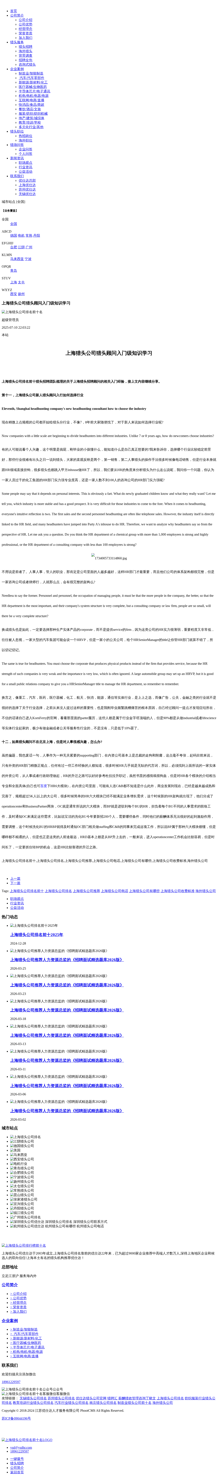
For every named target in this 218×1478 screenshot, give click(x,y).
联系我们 (17, 176)
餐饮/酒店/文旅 (30, 109)
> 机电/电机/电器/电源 (26, 1352)
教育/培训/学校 (30, 122)
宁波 (28, 259)
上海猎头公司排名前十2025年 (36, 934)
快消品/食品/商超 (31, 104)
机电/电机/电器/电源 (34, 96)
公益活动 (25, 171)
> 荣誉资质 (18, 1307)
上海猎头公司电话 (114, 891)
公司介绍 (25, 20)
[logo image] (27, 1440)
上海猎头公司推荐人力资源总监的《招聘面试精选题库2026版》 (67, 960)
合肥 (13, 247)
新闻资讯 (17, 158)
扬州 (21, 294)
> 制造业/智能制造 (24, 1329)
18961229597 (11, 1382)
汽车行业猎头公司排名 (71, 1402)
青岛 (13, 270)
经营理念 (25, 29)
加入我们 (25, 38)
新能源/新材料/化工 (33, 82)
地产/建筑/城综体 (31, 118)
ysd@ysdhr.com (21, 1447)
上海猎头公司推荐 (86, 891)
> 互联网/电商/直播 (24, 1356)
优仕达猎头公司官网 (91, 1398)
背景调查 (25, 55)
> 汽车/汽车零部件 (24, 1334)
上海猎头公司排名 (58, 891)
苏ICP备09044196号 (16, 1418)
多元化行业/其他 (31, 127)
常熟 (29, 235)
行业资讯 (25, 167)
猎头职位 (17, 131)
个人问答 (25, 154)
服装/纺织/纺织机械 (33, 113)
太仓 (21, 282)
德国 (13, 235)
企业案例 (17, 69)
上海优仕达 (27, 185)
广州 (29, 247)
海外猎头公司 (205, 891)
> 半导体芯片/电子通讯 (27, 1347)
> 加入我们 (18, 1311)
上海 (13, 282)
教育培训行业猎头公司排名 (33, 1402)
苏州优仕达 (27, 189)
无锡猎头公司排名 (33, 1398)
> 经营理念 (18, 1302)
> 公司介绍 (18, 1294)
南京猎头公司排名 (103, 1402)
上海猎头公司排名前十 (27, 891)
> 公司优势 (18, 1298)
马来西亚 (17, 259)
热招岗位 (25, 136)
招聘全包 (25, 60)
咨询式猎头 (27, 64)
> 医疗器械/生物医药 (25, 1343)
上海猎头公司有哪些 (144, 891)
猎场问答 (17, 145)
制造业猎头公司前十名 (135, 1402)
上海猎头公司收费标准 (178, 891)
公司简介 (17, 15)
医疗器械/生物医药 (33, 87)
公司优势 (25, 24)
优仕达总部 (27, 180)
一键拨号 (17, 1459)
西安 (13, 294)
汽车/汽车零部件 (31, 78)
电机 (21, 235)
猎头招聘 (25, 46)
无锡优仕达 (27, 194)
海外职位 (25, 140)
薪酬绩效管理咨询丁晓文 (137, 1398)
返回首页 (17, 1472)
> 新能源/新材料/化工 (26, 1338)
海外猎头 (25, 51)
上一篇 (15, 878)
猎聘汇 (112, 1398)
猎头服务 (17, 42)
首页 (13, 11)
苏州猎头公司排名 (61, 1398)
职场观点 (25, 162)
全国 (13, 224)
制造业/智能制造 (31, 73)
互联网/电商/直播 (31, 100)
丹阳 (36, 235)
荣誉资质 (25, 33)
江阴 (21, 247)
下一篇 (15, 883)
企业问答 (25, 149)
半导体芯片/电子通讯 (34, 91)
